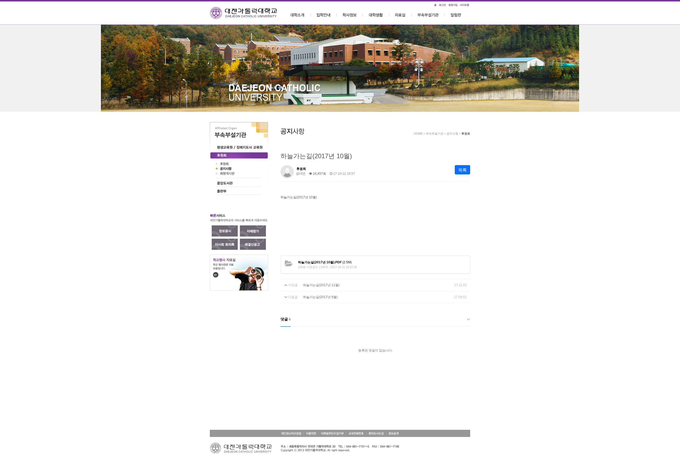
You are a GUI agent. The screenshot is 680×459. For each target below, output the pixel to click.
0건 (302, 173)
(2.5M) (325, 262)
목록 (462, 170)
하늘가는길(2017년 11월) (321, 285)
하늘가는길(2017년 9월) (320, 297)
